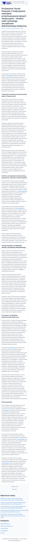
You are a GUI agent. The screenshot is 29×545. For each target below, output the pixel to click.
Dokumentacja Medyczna (7, 526)
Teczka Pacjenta (4, 528)
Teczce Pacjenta (19, 208)
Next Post (14, 489)
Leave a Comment (6, 28)
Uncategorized (4, 530)
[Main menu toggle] (26, 2)
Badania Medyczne (5, 523)
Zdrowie (2, 533)
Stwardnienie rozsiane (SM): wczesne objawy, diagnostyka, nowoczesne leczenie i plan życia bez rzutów (13, 516)
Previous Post (14, 486)
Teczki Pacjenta (12, 347)
